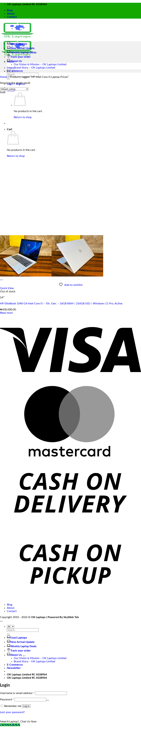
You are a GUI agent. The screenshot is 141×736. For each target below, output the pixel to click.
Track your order (20, 56)
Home (3, 77)
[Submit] (8, 78)
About (10, 13)
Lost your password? (12, 712)
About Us (16, 61)
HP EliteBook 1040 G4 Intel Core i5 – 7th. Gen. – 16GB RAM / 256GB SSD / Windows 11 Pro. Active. (61, 303)
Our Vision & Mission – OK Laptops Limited (40, 64)
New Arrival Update (22, 48)
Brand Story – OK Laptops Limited (34, 67)
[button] (10, 67)
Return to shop (23, 117)
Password (7, 699)
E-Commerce (15, 71)
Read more (6, 312)
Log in (26, 706)
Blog (9, 10)
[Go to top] (1, 621)
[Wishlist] (1, 279)
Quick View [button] (7, 288)
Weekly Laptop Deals (23, 52)
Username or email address (17, 693)
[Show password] (47, 700)
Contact (12, 16)
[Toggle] (24, 655)
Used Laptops (18, 44)
